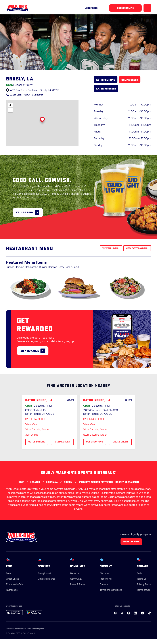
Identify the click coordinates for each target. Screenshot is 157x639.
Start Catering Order (95, 435)
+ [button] (10, 105)
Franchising (105, 579)
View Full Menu (110, 248)
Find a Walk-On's (14, 584)
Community (76, 579)
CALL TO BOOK (25, 212)
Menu (9, 574)
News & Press (77, 584)
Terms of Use (143, 590)
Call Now (37, 95)
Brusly (68, 482)
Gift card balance (46, 579)
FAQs (140, 574)
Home (21, 482)
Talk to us (141, 579)
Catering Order (106, 88)
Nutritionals (12, 590)
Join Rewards (30, 350)
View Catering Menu (137, 248)
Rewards (74, 574)
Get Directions (105, 79)
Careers (104, 584)
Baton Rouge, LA (38, 400)
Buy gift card (44, 574)
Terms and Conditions (111, 590)
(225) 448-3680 (93, 419)
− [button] (10, 110)
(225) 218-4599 (20, 95)
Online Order (129, 79)
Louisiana (52, 482)
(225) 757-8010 (35, 419)
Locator (35, 482)
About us (104, 574)
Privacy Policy (144, 584)
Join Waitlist (32, 435)
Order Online (12, 579)
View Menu (31, 424)
